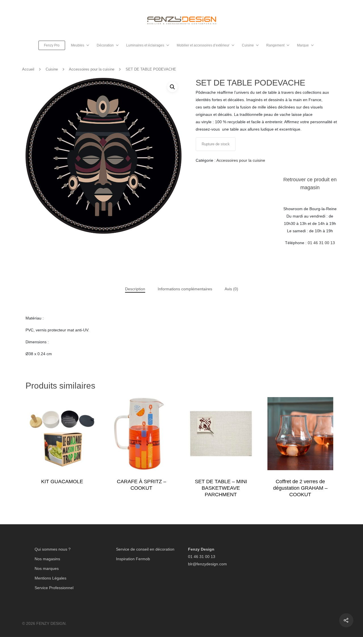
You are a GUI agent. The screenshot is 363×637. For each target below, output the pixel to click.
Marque (303, 45)
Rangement (275, 45)
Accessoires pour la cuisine (91, 69)
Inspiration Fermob (133, 559)
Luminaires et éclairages (145, 45)
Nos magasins (47, 559)
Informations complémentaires (185, 289)
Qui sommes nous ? (53, 549)
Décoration (105, 45)
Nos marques (47, 568)
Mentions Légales (50, 578)
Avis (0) (231, 289)
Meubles (77, 45)
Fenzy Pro (52, 45)
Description (135, 289)
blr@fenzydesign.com (207, 564)
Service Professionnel (54, 587)
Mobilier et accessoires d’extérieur (203, 45)
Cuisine (248, 45)
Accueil (28, 69)
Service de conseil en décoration (145, 549)
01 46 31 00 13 (321, 242)
